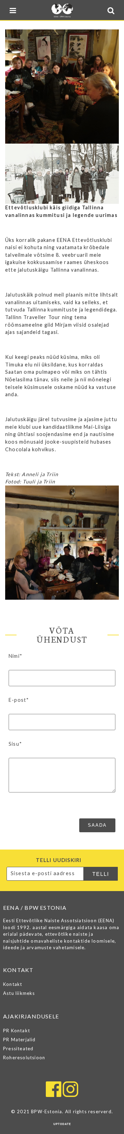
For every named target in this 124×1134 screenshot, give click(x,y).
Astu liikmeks (19, 993)
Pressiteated (18, 1048)
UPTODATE (62, 1124)
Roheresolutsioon (24, 1057)
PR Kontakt (16, 1030)
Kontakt (12, 984)
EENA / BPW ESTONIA (61, 10)
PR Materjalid (19, 1039)
